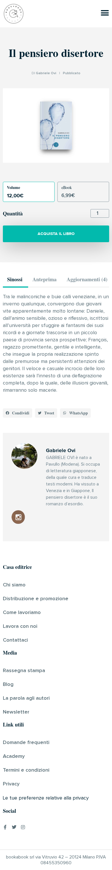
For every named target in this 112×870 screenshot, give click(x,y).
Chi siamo (14, 585)
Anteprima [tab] (44, 279)
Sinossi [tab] (14, 279)
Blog (8, 684)
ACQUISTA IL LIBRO (56, 233)
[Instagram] (23, 827)
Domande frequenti (26, 742)
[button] (17, 413)
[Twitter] (14, 827)
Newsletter (16, 712)
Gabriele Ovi (46, 73)
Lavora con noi (20, 626)
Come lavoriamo (22, 612)
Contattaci (15, 640)
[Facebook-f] (5, 827)
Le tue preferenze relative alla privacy (46, 798)
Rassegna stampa (24, 670)
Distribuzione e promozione (35, 598)
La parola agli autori (26, 698)
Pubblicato (71, 73)
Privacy (11, 784)
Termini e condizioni (26, 770)
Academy (14, 756)
